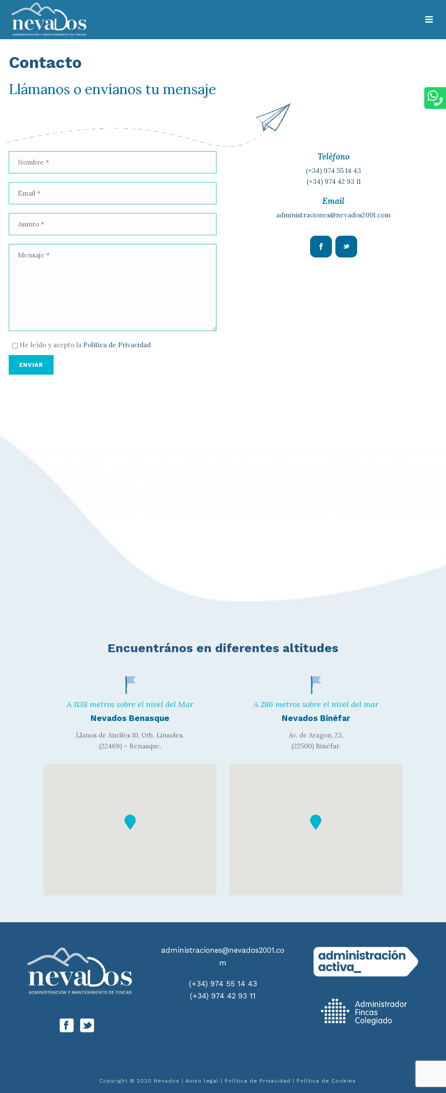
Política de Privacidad (117, 345)
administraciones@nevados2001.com (333, 215)
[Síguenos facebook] (67, 1026)
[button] (130, 822)
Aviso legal (202, 1081)
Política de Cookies (326, 1081)
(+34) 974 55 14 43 (333, 170)
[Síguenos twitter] (87, 1026)
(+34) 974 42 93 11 (334, 181)
